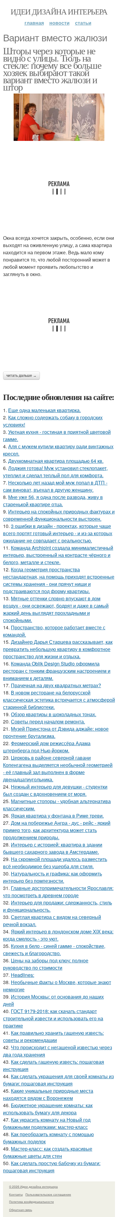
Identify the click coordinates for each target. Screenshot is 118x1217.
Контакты (16, 1194)
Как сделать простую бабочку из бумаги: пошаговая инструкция (51, 1167)
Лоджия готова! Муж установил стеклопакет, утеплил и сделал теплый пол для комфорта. (55, 472)
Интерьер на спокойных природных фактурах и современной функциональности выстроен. (59, 515)
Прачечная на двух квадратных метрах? (56, 685)
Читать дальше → (21, 375)
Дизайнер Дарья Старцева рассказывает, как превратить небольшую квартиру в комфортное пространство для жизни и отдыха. (58, 649)
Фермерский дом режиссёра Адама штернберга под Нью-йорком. (46, 747)
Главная (34, 22)
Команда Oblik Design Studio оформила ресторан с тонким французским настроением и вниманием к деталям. (56, 671)
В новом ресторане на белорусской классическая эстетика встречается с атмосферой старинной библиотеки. (59, 699)
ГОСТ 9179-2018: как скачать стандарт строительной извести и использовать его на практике (53, 1018)
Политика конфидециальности (31, 1202)
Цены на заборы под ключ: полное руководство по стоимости (45, 964)
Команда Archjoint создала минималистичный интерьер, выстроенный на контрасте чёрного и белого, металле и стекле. (58, 555)
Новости (59, 22)
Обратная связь (20, 1210)
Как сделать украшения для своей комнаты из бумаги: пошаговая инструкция (58, 1080)
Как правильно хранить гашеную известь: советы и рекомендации (53, 1036)
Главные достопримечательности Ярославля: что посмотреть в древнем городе (58, 892)
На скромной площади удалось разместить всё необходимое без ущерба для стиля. (55, 863)
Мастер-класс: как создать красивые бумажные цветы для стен (47, 1152)
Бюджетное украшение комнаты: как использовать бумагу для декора (48, 1109)
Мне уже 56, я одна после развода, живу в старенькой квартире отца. (53, 501)
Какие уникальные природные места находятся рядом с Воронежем (48, 1094)
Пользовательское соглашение (48, 1194)
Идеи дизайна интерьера (59, 11)
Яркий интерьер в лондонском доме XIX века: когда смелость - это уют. (58, 935)
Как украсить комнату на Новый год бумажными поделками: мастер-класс (46, 1123)
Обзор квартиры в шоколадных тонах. (53, 714)
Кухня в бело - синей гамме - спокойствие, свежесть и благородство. (54, 949)
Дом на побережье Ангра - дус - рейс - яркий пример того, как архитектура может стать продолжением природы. (56, 830)
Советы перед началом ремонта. (48, 721)
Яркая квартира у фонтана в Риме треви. (57, 815)
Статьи (83, 22)
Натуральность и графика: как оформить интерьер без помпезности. (52, 877)
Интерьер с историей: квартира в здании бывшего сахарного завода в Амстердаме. (52, 848)
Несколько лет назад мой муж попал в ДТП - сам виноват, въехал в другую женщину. (55, 486)
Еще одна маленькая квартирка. (44, 410)
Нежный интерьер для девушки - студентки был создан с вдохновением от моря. (55, 790)
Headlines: (22, 974)
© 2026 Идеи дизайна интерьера (33, 1186)
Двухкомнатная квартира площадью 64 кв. (55, 460)
